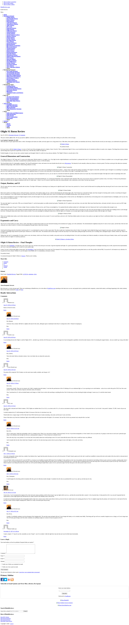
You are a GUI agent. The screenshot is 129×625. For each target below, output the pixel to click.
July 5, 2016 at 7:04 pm (9, 453)
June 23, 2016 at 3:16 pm (10, 406)
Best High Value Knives (6, 621)
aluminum (31, 274)
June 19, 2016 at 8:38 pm (13, 318)
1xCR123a (25, 274)
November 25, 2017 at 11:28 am (11, 531)
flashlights (12, 245)
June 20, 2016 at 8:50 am (9, 337)
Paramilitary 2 (31, 249)
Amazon (23, 256)
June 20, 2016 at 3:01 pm (10, 369)
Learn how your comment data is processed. (29, 572)
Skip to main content (8, 3)
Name (2, 555)
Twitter (17, 289)
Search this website (5, 611)
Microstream (68, 163)
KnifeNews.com (51, 288)
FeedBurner (68, 596)
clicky (35, 274)
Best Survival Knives (6, 618)
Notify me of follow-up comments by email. (12, 564)
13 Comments (22, 135)
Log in (11, 623)
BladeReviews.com (5, 7)
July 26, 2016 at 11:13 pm (10, 492)
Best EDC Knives (5, 617)
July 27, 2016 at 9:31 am (12, 511)
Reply (5, 310)
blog (22, 289)
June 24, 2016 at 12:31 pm (13, 428)
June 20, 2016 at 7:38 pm (13, 383)
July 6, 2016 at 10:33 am (12, 473)
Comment (3, 553)
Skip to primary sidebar (9, 4)
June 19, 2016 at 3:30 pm (10, 305)
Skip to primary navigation (10, 1)
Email (2, 558)
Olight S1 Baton (17, 149)
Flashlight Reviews (11, 274)
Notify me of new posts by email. (10, 567)
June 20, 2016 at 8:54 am (12, 351)
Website (2, 561)
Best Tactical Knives (5, 619)
